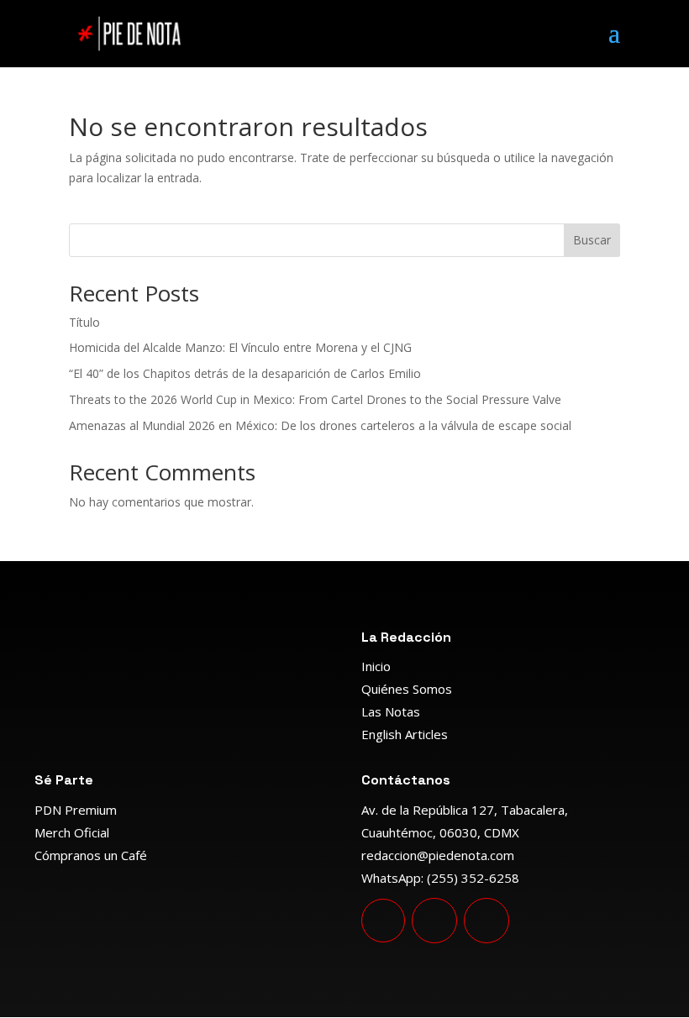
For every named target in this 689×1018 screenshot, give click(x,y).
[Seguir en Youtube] (383, 920)
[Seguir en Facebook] (434, 920)
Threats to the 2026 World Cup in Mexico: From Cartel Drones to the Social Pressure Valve (315, 399)
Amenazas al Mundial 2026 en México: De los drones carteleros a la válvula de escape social (320, 425)
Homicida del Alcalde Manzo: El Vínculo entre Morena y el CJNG (240, 347)
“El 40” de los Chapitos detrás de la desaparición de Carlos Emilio (245, 373)
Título (84, 322)
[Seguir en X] (486, 920)
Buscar (592, 240)
